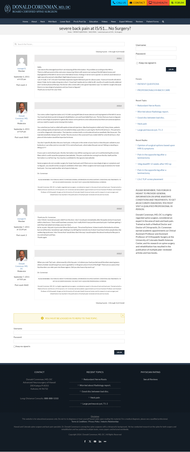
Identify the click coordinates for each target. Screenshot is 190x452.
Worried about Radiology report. (153, 111)
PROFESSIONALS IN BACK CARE (153, 90)
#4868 (119, 208)
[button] (163, 21)
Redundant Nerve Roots (149, 105)
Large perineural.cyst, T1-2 (150, 129)
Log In (119, 352)
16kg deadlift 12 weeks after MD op (154, 163)
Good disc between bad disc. (150, 117)
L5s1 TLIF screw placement (150, 179)
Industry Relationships (110, 421)
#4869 (119, 253)
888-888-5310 (51, 398)
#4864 (119, 106)
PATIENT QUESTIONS (148, 84)
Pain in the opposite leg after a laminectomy (151, 156)
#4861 (119, 58)
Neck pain (142, 123)
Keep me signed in (23, 346)
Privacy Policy (94, 421)
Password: (18, 337)
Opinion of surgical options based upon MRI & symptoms (156, 147)
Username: (18, 328)
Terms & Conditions (79, 421)
